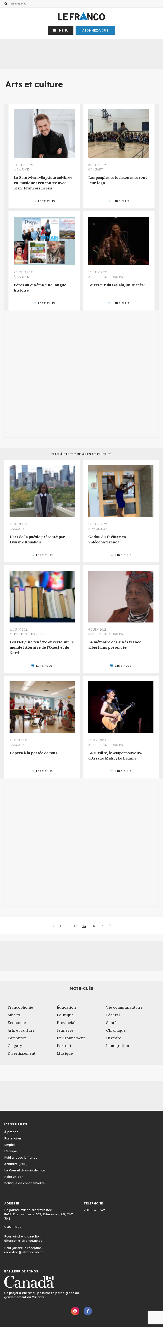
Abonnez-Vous (95, 30)
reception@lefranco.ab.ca (24, 1252)
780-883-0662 (94, 1210)
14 (93, 926)
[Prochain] (110, 926)
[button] (61, 30)
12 (75, 926)
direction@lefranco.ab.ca (23, 1241)
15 (102, 926)
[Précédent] (53, 926)
